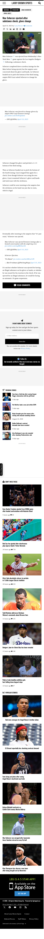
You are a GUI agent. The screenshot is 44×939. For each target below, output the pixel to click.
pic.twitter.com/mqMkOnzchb (15, 246)
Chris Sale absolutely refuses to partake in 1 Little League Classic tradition (15, 579)
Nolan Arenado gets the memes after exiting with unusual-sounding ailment (23, 414)
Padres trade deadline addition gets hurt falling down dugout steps (14, 681)
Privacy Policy (25, 348)
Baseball (7, 10)
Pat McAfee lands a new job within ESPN (24, 405)
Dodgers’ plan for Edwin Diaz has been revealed (18, 647)
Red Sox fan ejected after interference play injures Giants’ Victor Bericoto (15, 544)
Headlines (15, 10)
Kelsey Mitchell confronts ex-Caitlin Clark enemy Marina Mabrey (14, 808)
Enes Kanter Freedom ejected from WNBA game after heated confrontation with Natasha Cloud (18, 510)
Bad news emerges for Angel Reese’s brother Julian (22, 720)
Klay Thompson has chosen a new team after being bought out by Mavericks (15, 869)
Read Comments (23, 285)
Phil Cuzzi (8, 13)
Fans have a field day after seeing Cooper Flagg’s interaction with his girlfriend (24, 395)
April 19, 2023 (23, 119)
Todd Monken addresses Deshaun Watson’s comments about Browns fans (15, 614)
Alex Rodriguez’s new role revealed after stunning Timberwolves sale (22, 434)
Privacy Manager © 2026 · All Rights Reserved (16, 904)
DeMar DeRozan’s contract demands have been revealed (20, 424)
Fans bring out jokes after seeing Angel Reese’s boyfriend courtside (14, 778)
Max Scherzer (26, 10)
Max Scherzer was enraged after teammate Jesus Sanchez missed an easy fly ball (16, 839)
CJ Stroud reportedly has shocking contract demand (22, 748)
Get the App (22, 893)
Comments (28, 26)
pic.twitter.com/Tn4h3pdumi (15, 116)
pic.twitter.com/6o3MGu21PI (23, 259)
